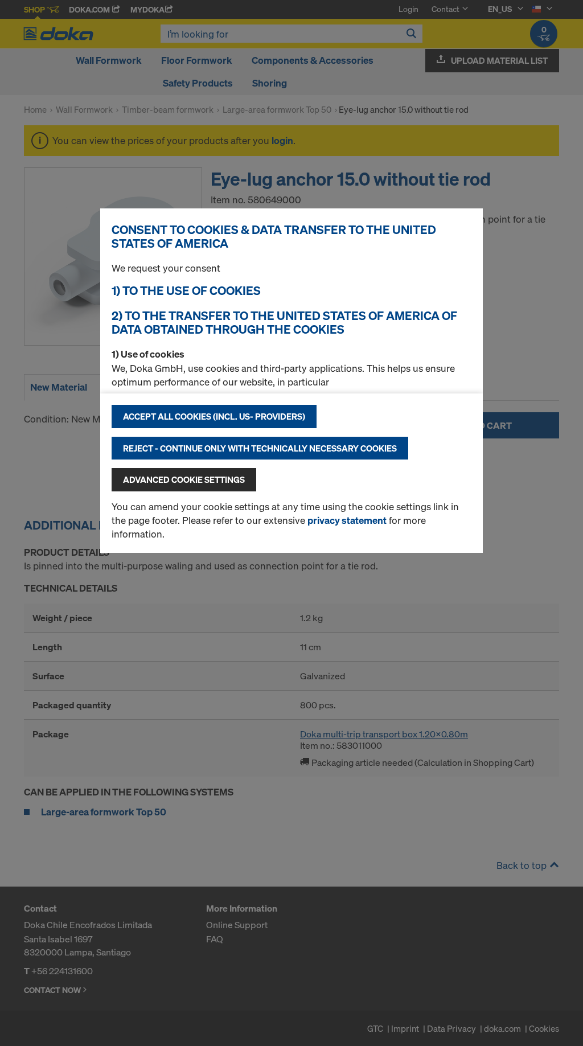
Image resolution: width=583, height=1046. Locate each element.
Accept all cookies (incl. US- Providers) (214, 416)
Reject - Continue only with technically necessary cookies (260, 448)
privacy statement (347, 520)
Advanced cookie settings (184, 479)
